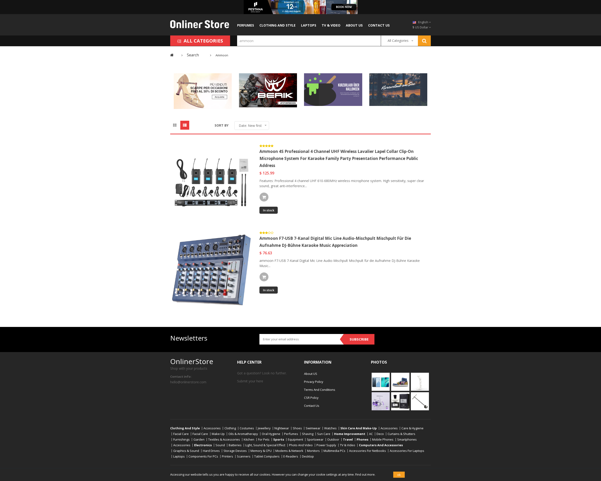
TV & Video (331, 25)
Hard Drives (211, 450)
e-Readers (290, 456)
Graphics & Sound (186, 450)
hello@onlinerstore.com (188, 382)
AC (371, 433)
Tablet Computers (267, 456)
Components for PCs (203, 456)
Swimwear (313, 428)
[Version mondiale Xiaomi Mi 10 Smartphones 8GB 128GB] (381, 381)
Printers (227, 456)
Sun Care (323, 433)
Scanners (243, 456)
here (259, 381)
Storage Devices (235, 450)
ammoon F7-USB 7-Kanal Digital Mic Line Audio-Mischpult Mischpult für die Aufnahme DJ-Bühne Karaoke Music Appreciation (335, 242)
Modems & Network (289, 450)
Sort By (221, 125)
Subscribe (359, 339)
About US (354, 25)
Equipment (295, 439)
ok (399, 475)
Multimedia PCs (334, 450)
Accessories (212, 428)
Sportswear (315, 439)
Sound (220, 445)
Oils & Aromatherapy (243, 433)
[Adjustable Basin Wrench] (420, 401)
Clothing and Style (277, 25)
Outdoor (333, 439)
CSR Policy (311, 398)
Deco (380, 433)
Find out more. (365, 474)
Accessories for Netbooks (367, 450)
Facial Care (181, 433)
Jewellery (264, 428)
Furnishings (181, 439)
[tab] (174, 125)
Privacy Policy (313, 382)
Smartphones (407, 439)
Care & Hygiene (412, 428)
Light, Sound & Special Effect (265, 445)
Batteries (235, 445)
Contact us (379, 25)
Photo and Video (301, 445)
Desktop (308, 456)
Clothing (230, 428)
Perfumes (245, 25)
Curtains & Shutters (401, 433)
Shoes (297, 428)
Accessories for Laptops (407, 450)
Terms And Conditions (319, 390)
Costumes (247, 428)
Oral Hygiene (271, 433)
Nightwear (281, 428)
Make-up (218, 433)
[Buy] (263, 197)
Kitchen (249, 439)
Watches (330, 428)
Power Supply (326, 445)
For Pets (264, 439)
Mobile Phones (382, 439)
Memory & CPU (261, 450)
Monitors (313, 450)
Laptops (308, 25)
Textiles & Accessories (224, 439)
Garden (198, 439)
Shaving (307, 433)
